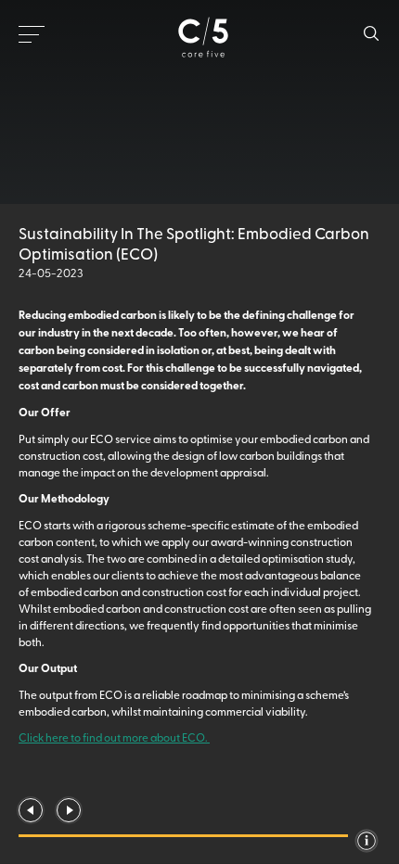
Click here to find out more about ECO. (114, 737)
